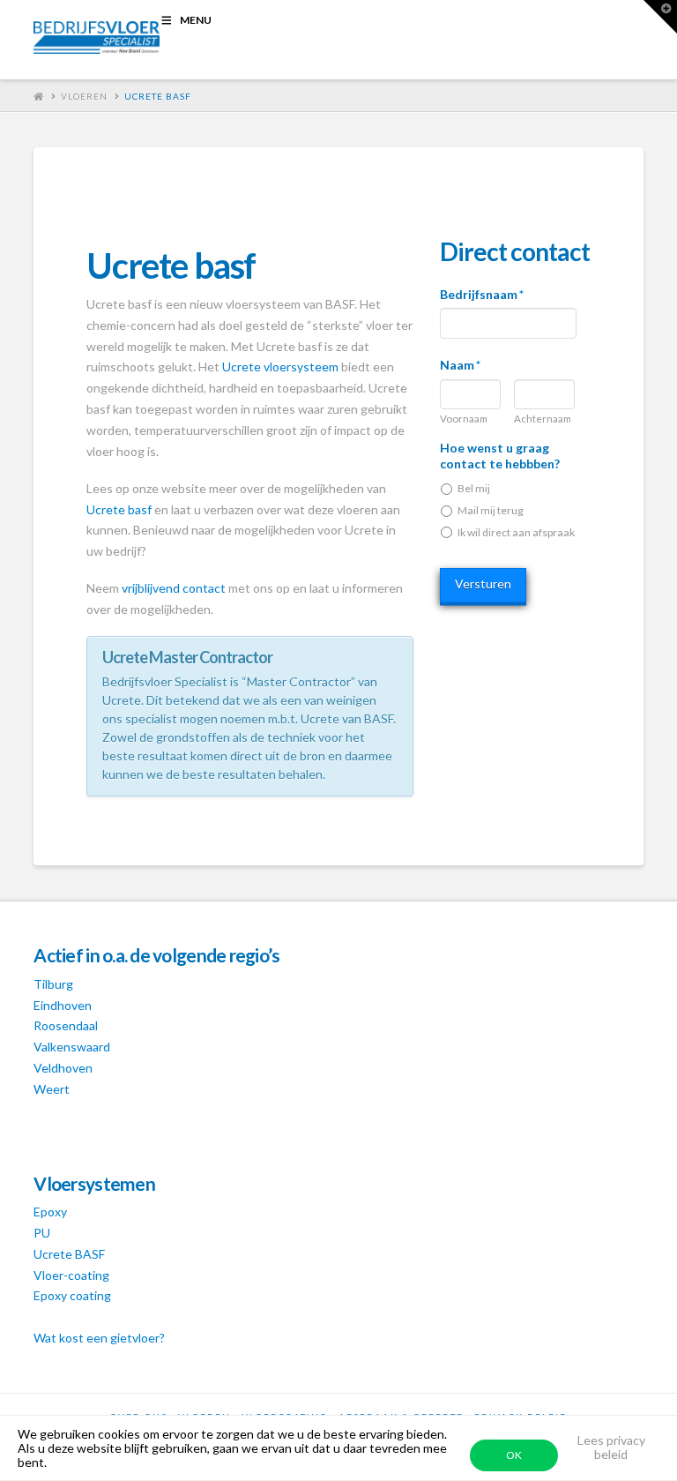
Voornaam (463, 419)
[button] (660, 17)
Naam (460, 364)
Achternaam (542, 419)
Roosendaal (65, 1025)
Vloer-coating (71, 1275)
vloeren (84, 96)
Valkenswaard (71, 1046)
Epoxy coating (72, 1295)
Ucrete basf (157, 96)
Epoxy (50, 1211)
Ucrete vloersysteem (280, 366)
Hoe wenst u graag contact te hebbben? (500, 455)
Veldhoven (63, 1067)
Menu (196, 19)
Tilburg (53, 983)
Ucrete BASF (69, 1253)
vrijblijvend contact (174, 587)
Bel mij (474, 488)
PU (41, 1232)
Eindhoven (62, 1005)
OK (514, 1455)
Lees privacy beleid (611, 1447)
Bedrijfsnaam (482, 294)
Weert (51, 1088)
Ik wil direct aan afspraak (516, 532)
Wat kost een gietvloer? (99, 1337)
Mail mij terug (491, 510)
